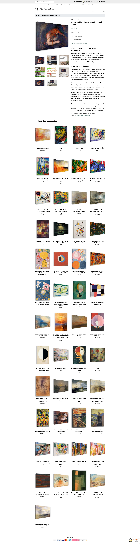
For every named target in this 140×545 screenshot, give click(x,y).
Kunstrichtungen (101, 11)
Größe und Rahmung (76, 36)
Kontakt (73, 544)
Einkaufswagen (102, 1)
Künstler (92, 11)
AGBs (61, 544)
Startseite (38, 15)
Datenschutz (67, 544)
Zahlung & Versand (81, 544)
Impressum (56, 544)
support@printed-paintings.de (82, 115)
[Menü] (139, 539)
